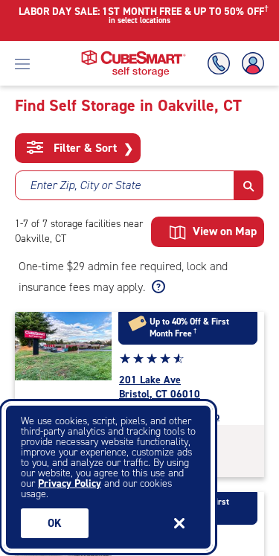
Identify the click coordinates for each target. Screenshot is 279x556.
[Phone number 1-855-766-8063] (222, 63)
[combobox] (124, 185)
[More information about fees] (156, 287)
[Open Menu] (22, 63)
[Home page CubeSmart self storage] (133, 54)
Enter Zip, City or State (85, 185)
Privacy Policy (69, 483)
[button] (248, 185)
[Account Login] (250, 63)
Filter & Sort (92, 148)
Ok (55, 523)
